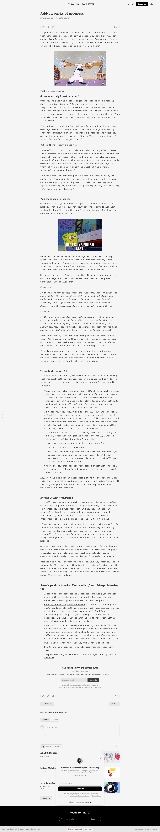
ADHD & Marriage (49, 752)
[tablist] (49, 719)
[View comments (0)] (48, 27)
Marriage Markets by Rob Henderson (64, 604)
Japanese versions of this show (68, 632)
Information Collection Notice (79, 796)
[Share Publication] (133, 4)
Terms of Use (90, 794)
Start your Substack (75, 829)
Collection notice (35, 829)
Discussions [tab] (57, 747)
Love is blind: (53, 625)
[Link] (37, 96)
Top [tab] (43, 747)
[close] (101, 758)
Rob (103, 611)
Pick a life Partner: (57, 642)
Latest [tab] (48, 747)
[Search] (128, 4)
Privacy (22, 829)
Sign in (153, 4)
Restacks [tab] (55, 719)
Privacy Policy (96, 796)
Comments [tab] (45, 719)
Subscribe (142, 4)
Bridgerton (68, 508)
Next (113, 704)
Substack (138, 829)
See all (44, 798)
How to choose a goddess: (58, 646)
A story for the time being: (60, 593)
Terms (27, 829)
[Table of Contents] (2, 416)
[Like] (42, 27)
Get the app (89, 829)
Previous (48, 704)
